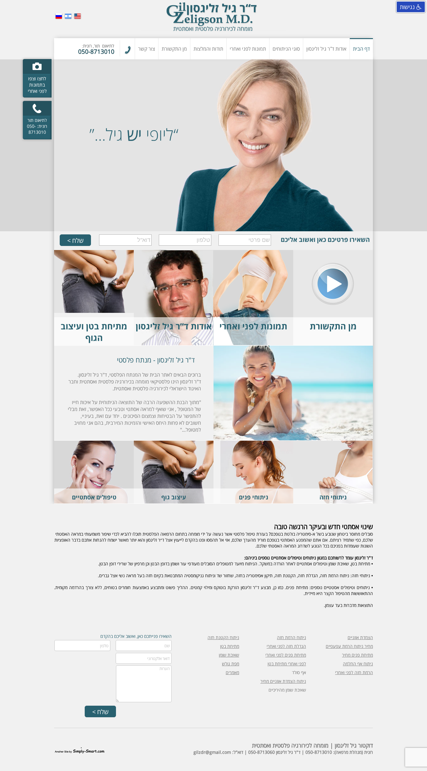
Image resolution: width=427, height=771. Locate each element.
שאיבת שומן (189, 457)
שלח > (75, 240)
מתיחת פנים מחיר (357, 655)
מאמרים (232, 672)
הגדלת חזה (349, 457)
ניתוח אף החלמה (358, 664)
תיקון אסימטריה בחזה (339, 470)
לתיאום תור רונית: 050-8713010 (37, 126)
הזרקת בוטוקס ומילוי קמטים (94, 451)
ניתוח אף (272, 451)
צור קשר (146, 48)
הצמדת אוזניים (360, 637)
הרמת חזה (350, 464)
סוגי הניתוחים (286, 48)
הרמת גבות (270, 470)
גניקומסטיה (190, 464)
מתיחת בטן (190, 451)
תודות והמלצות (208, 48)
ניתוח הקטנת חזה (223, 637)
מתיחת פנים (269, 476)
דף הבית (361, 48)
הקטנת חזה (349, 451)
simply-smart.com (79, 750)
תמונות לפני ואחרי (248, 48)
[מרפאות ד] (213, 19)
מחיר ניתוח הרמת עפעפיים (349, 646)
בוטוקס (114, 457)
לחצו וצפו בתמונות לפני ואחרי (37, 84)
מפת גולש (230, 664)
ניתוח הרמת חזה (291, 637)
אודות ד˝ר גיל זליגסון (326, 48)
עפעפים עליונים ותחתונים (256, 457)
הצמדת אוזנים (267, 464)
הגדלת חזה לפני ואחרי (286, 646)
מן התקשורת (174, 48)
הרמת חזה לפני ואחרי (354, 672)
